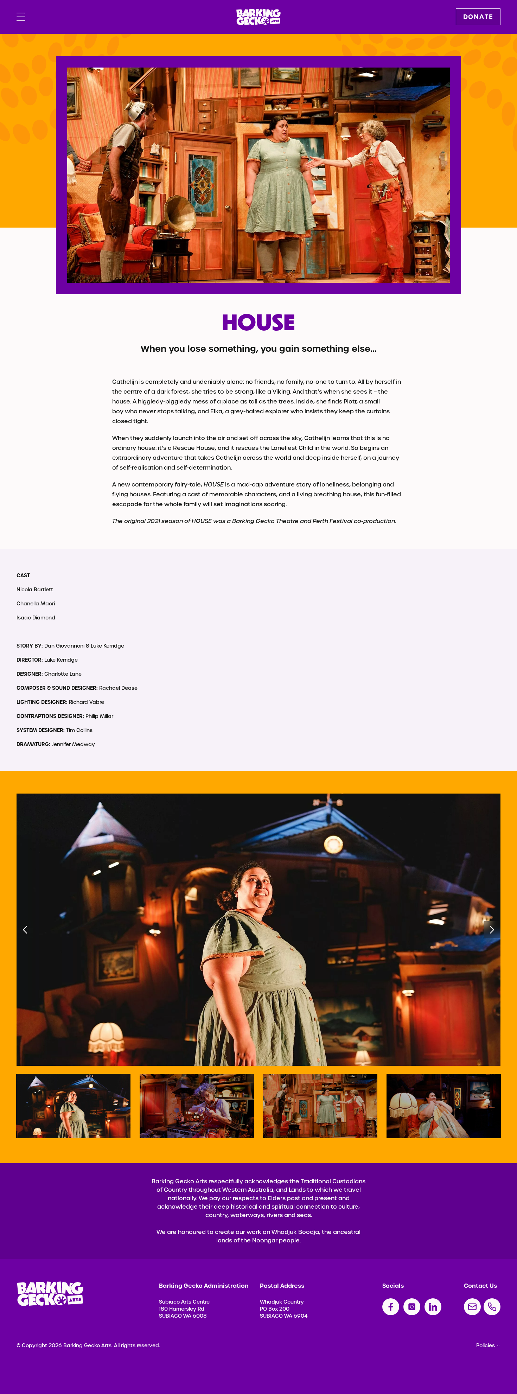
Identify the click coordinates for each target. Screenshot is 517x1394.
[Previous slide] (25, 929)
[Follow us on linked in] (433, 1306)
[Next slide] (492, 929)
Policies (485, 1345)
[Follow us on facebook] (390, 1306)
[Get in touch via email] (472, 1306)
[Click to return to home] (258, 17)
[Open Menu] (20, 16)
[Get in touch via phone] (492, 1306)
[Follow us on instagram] (411, 1306)
